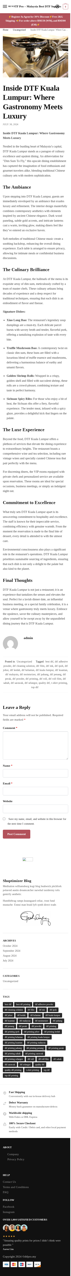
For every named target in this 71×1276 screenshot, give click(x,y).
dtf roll (43, 678)
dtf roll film (54, 678)
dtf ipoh (59, 666)
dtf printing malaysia (36, 1042)
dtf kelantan (28, 670)
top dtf (34, 687)
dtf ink (49, 666)
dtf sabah (57, 1059)
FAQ (5, 1192)
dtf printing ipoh (12, 1031)
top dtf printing (11, 1075)
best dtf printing (23, 1004)
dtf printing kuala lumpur (38, 1037)
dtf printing (32, 678)
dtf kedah (15, 670)
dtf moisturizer (28, 674)
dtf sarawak (17, 683)
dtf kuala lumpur (45, 670)
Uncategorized (19, 30)
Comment (10, 727)
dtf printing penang (35, 1048)
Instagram (9, 1212)
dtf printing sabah (12, 1053)
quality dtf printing (13, 1070)
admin (28, 638)
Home (5, 30)
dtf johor (8, 1015)
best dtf (49, 661)
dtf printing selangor (14, 1059)
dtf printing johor (31, 1031)
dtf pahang (42, 674)
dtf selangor (31, 683)
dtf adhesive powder (44, 1004)
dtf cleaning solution (24, 666)
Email (7, 783)
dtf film (40, 666)
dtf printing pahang (13, 1048)
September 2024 (11, 950)
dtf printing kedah (52, 1031)
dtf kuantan (61, 670)
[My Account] (57, 6)
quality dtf (44, 683)
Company (13, 1154)
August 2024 (9, 955)
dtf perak (23, 1026)
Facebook (8, 1206)
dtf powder (18, 678)
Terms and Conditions (16, 1187)
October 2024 (10, 945)
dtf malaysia (11, 674)
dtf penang (55, 674)
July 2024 (8, 960)
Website (7, 801)
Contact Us (9, 1181)
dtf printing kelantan (14, 1037)
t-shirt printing (59, 683)
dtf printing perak (56, 1048)
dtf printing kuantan (13, 1042)
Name (7, 765)
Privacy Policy (15, 1159)
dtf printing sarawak (34, 1053)
